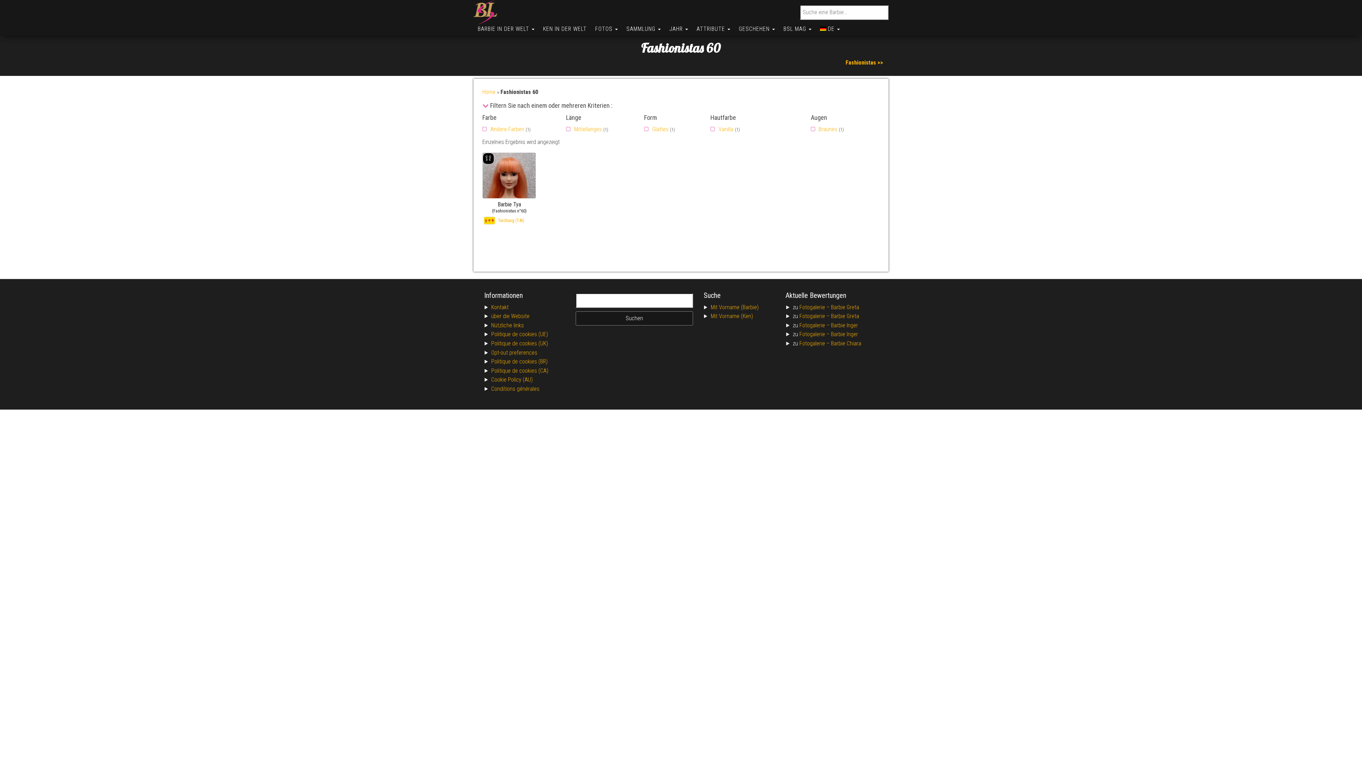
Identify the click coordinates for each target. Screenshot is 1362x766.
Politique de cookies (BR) (519, 361)
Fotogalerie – (815, 307)
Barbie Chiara (846, 343)
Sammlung (641, 29)
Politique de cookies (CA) (519, 370)
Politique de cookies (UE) (519, 334)
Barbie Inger (844, 325)
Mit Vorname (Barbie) (735, 307)
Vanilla (726, 129)
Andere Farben (507, 129)
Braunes (828, 129)
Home (488, 92)
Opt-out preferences (514, 352)
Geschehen (755, 29)
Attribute (712, 29)
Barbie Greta (845, 307)
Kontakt (500, 307)
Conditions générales (515, 388)
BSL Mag (796, 29)
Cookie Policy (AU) (512, 379)
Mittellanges (588, 129)
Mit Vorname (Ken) (732, 316)
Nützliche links (507, 325)
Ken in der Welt (565, 29)
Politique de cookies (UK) (519, 343)
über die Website (510, 316)
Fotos (604, 29)
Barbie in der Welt (504, 29)
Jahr (677, 29)
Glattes (660, 129)
